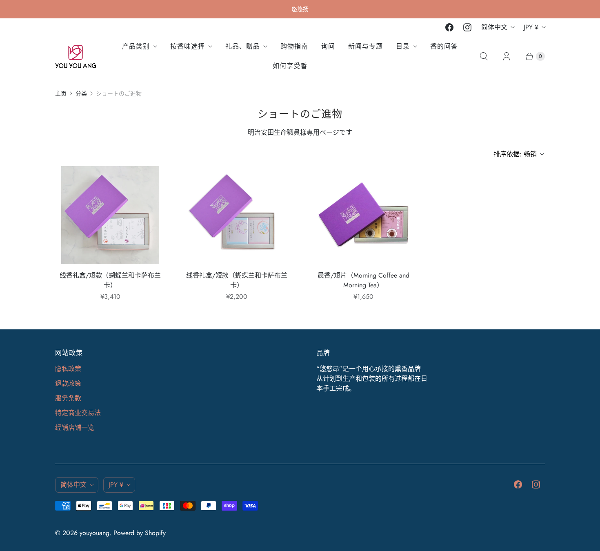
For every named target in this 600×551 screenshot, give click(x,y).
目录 (403, 46)
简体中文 (494, 27)
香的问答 (444, 46)
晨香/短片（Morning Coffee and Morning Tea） (363, 280)
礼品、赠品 (242, 46)
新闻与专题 (365, 46)
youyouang (94, 533)
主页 (61, 93)
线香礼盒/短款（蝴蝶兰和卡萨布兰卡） (110, 280)
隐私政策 (68, 368)
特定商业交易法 (78, 413)
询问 (328, 46)
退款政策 (68, 383)
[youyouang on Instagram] (467, 27)
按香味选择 (187, 46)
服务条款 (68, 398)
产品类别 (136, 46)
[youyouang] (75, 56)
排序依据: (515, 154)
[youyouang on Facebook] (449, 27)
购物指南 (294, 46)
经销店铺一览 (74, 427)
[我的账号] (506, 56)
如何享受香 (290, 66)
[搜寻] (483, 56)
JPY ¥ (531, 27)
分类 (81, 93)
